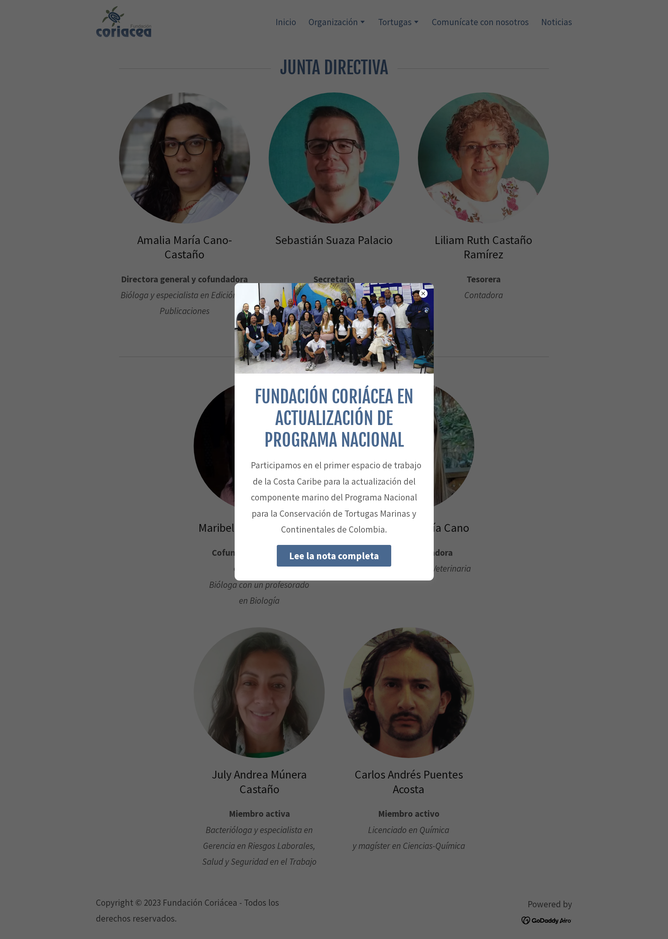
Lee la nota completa (334, 556)
